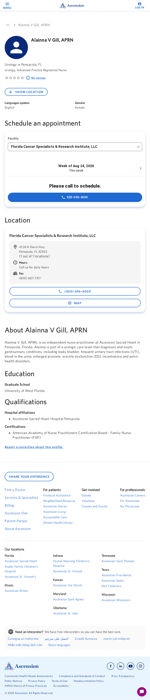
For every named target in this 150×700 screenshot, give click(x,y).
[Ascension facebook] (110, 666)
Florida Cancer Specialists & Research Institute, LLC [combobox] (54, 146)
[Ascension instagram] (140, 666)
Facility (13, 138)
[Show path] (7, 25)
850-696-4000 (77, 197)
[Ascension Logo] (40, 666)
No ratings (38, 77)
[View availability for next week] (141, 168)
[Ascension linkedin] (120, 666)
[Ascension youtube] (130, 666)
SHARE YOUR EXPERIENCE (29, 476)
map (77, 303)
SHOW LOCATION (29, 92)
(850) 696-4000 (77, 291)
